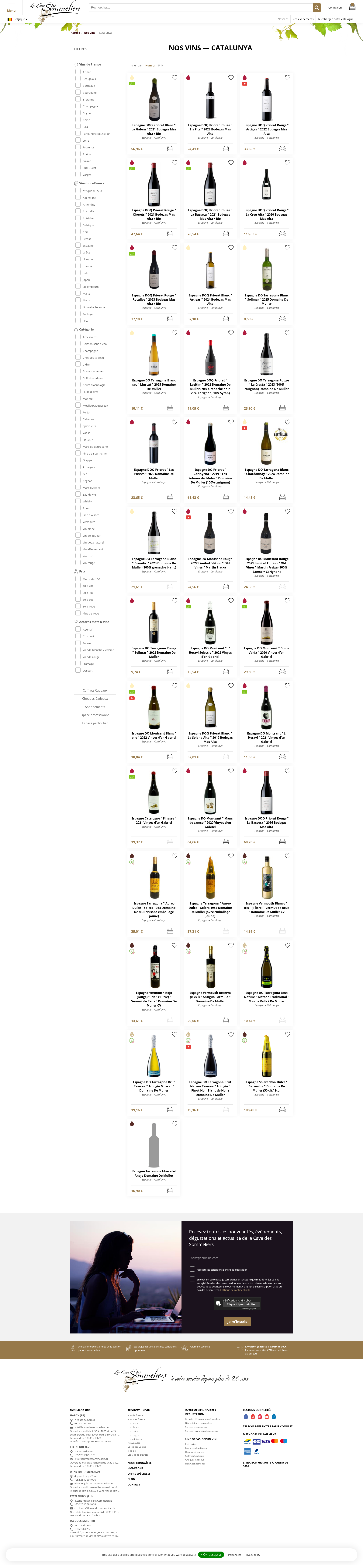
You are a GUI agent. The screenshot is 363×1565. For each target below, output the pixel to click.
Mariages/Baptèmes (196, 1448)
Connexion (335, 7)
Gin (85, 474)
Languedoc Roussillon (96, 134)
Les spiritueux (135, 1439)
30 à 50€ (88, 599)
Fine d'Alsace (91, 515)
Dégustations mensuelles (198, 1423)
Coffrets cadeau (93, 378)
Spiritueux (89, 426)
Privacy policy (252, 1554)
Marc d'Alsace (91, 488)
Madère (88, 399)
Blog (131, 1479)
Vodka (86, 433)
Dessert (87, 670)
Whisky (87, 501)
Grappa (87, 460)
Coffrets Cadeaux (95, 690)
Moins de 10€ (91, 579)
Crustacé (88, 636)
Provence (88, 147)
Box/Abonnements (195, 1463)
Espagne (88, 245)
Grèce (86, 252)
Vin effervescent (93, 549)
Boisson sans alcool (95, 344)
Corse (86, 120)
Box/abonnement (94, 371)
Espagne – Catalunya (154, 137)
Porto (86, 412)
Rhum (86, 508)
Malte (86, 293)
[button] (11, 4)
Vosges (87, 175)
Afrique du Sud (92, 191)
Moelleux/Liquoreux (95, 405)
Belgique (19, 19)
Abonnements (95, 707)
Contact (134, 1484)
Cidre (86, 364)
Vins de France (135, 1415)
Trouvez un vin (139, 1410)
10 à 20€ (88, 586)
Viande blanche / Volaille (98, 650)
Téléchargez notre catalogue (336, 19)
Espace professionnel (95, 715)
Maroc (87, 300)
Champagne (90, 106)
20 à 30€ (88, 593)
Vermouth (89, 522)
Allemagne (89, 198)
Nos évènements (303, 19)
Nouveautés (134, 1442)
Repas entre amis (194, 1451)
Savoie (87, 161)
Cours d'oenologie (94, 385)
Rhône (87, 154)
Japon (86, 280)
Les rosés (133, 1431)
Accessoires (90, 337)
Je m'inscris (237, 1321)
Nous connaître (140, 1463)
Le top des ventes (137, 1446)
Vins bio (132, 1450)
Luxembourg (91, 287)
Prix (160, 65)
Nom (148, 65)
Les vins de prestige (138, 1454)
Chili (85, 232)
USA (85, 321)
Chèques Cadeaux (95, 698)
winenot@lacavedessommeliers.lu (93, 1483)
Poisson (87, 643)
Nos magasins (80, 1410)
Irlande (87, 266)
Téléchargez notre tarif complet (267, 1426)
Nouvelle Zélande (94, 307)
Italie (86, 273)
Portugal (88, 314)
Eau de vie (89, 494)
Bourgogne (90, 92)
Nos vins (283, 19)
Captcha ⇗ (251, 1308)
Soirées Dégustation (196, 1427)
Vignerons (135, 1468)
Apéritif (87, 629)
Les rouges (133, 1435)
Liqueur (88, 440)
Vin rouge (89, 563)
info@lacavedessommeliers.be (91, 1427)
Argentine (89, 204)
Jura (85, 127)
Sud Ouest (89, 168)
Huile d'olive (90, 392)
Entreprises (191, 1444)
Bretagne (88, 99)
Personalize (234, 1554)
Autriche (88, 218)
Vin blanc (89, 529)
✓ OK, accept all (211, 1555)
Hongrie (88, 259)
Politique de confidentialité (235, 1290)
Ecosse (87, 239)
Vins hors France (136, 1419)
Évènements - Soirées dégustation (200, 1412)
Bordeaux (89, 85)
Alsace (87, 72)
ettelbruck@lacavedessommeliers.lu (94, 1508)
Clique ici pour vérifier (241, 1304)
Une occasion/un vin (200, 1439)
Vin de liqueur (92, 535)
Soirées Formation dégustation (201, 1430)
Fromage (88, 664)
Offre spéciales (139, 1473)
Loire (86, 140)
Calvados (88, 419)
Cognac (87, 113)
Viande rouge (91, 657)
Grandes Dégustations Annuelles (202, 1419)
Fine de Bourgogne (95, 453)
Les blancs (133, 1427)
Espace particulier (95, 723)
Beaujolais (89, 79)
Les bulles (133, 1423)
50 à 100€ (89, 606)
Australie (88, 211)
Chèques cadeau (93, 357)
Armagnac (89, 467)
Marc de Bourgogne (95, 446)
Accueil (75, 32)
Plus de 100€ (91, 613)
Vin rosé (88, 556)
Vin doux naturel (93, 542)
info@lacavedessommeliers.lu (91, 1459)
